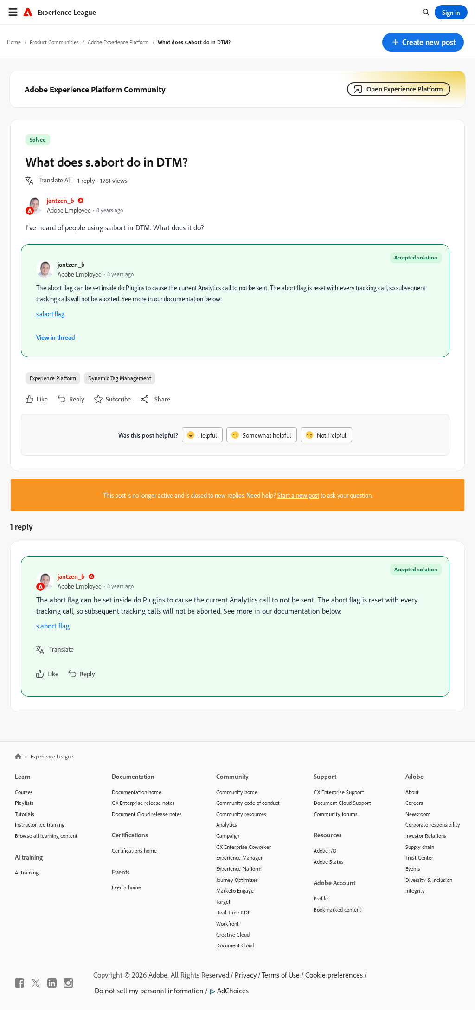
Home (14, 42)
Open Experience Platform (404, 88)
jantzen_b (60, 200)
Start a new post (298, 495)
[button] (423, 42)
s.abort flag (50, 313)
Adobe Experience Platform (118, 42)
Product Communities (54, 42)
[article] (235, 626)
